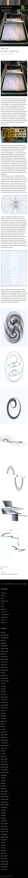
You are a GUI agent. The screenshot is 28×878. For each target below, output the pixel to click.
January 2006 (4, 869)
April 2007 (3, 850)
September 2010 (5, 745)
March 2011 (3, 732)
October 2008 (4, 802)
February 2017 (4, 656)
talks (2, 606)
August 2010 (4, 748)
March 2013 (3, 715)
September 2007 (5, 837)
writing (2, 622)
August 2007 (4, 839)
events (2, 595)
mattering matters (6, 7)
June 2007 (3, 845)
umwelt (3, 48)
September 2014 (5, 680)
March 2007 (3, 853)
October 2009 (4, 769)
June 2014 (3, 686)
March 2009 (3, 788)
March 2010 (3, 756)
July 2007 (3, 842)
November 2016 (4, 659)
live (1, 603)
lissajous (20, 298)
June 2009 (3, 780)
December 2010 (4, 740)
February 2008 (4, 823)
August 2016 (4, 664)
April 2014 (3, 691)
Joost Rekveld (9, 54)
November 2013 (4, 705)
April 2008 (3, 818)
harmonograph (14, 300)
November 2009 (4, 767)
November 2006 (4, 864)
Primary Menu (26, 7)
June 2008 (3, 812)
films (2, 598)
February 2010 (4, 759)
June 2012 (3, 718)
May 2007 (3, 847)
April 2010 (3, 753)
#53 (4, 567)
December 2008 (4, 796)
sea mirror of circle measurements (9, 573)
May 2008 (3, 815)
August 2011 (4, 721)
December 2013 (4, 702)
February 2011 (4, 734)
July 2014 (3, 683)
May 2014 (3, 689)
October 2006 (4, 866)
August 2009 (4, 775)
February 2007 (4, 856)
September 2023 (5, 635)
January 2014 (4, 699)
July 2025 (3, 632)
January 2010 (4, 761)
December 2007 (4, 829)
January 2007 (4, 858)
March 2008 (3, 821)
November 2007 (4, 831)
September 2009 (5, 772)
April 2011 (3, 729)
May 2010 (3, 750)
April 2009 (3, 786)
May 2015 (3, 672)
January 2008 (4, 826)
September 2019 (5, 637)
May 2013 (3, 713)
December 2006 (4, 861)
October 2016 (4, 662)
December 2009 (4, 764)
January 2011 (4, 737)
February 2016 (4, 667)
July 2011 (3, 724)
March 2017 (3, 654)
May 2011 (3, 726)
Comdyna (22, 149)
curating (3, 593)
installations (3, 601)
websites (3, 617)
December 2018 (4, 648)
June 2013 (3, 710)
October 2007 (4, 834)
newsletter (8, 583)
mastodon (24, 583)
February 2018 (4, 651)
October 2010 (4, 742)
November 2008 (4, 799)
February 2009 (4, 791)
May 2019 (3, 640)
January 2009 (4, 794)
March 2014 (3, 694)
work (6, 48)
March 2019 (3, 643)
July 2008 (3, 810)
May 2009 (3, 783)
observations (4, 614)
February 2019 (4, 645)
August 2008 (4, 807)
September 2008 (5, 804)
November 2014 (4, 678)
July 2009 (3, 777)
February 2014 (4, 697)
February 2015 (4, 675)
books (2, 611)
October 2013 (4, 707)
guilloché (22, 300)
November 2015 (4, 670)
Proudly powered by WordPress (7, 876)
